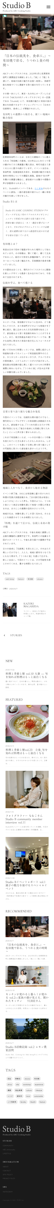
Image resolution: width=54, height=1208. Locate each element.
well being (10, 579)
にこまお (39, 188)
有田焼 (30, 579)
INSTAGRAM (7, 1191)
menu (48, 6)
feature (21, 579)
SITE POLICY (8, 1174)
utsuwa (40, 579)
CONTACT (7, 1170)
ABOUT (6, 1166)
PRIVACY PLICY (9, 1178)
